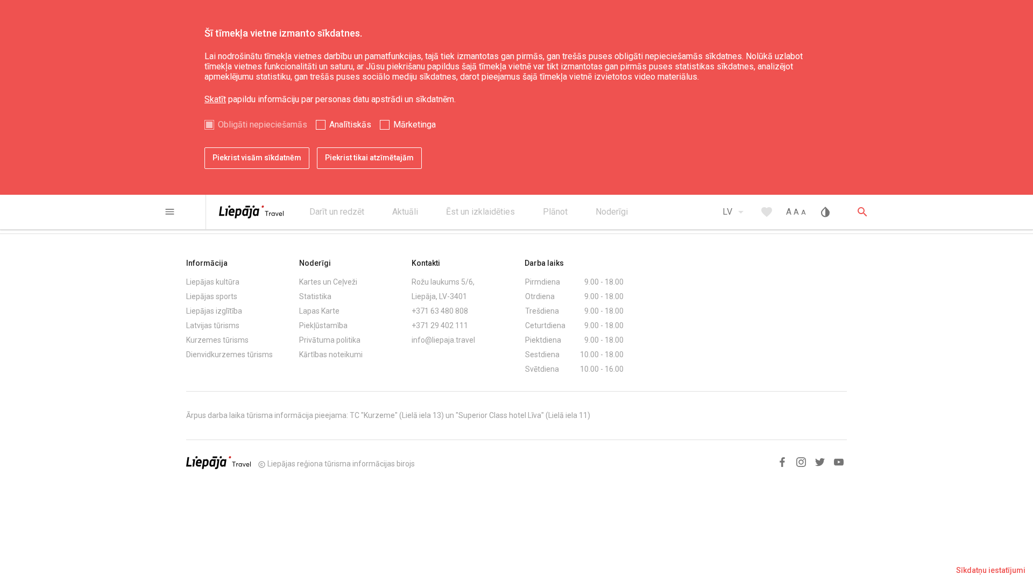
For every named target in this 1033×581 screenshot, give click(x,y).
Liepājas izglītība (214, 311)
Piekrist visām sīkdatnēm (257, 157)
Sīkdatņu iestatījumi (990, 570)
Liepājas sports (211, 296)
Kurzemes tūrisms (217, 340)
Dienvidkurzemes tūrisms (229, 354)
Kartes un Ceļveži (328, 282)
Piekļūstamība (323, 325)
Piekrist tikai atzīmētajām (369, 157)
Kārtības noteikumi (331, 354)
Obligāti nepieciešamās (262, 124)
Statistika (315, 296)
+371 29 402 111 (440, 325)
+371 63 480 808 (440, 311)
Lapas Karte (319, 311)
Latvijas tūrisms (212, 325)
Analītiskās (350, 124)
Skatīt (215, 99)
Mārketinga (414, 124)
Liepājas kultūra (212, 282)
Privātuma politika (329, 340)
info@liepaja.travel (443, 340)
